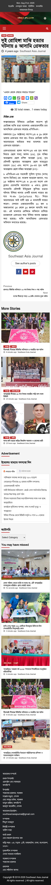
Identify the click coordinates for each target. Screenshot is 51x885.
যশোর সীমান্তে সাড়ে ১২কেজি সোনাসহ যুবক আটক (30, 294)
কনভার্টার (39, 6)
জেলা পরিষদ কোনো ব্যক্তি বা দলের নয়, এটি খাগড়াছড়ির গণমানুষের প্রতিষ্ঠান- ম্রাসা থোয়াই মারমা (22, 584)
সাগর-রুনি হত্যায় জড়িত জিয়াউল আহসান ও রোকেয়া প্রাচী (23, 441)
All (27, 880)
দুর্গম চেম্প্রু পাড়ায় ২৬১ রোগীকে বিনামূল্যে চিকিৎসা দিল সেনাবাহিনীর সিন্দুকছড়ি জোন (22, 627)
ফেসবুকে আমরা (21, 6)
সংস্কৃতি (16, 663)
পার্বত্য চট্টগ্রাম (15, 391)
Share (24, 102)
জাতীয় (13, 438)
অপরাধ (4, 36)
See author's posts (25, 263)
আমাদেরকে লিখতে (26, 10)
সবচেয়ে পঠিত (10, 472)
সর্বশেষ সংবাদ (25, 471)
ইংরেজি (11, 6)
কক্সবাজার (10, 36)
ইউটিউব (31, 6)
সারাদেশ (14, 347)
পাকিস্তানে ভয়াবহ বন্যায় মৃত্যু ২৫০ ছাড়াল (20, 477)
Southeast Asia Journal (33, 51)
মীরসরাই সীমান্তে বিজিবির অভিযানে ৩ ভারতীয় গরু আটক (23, 349)
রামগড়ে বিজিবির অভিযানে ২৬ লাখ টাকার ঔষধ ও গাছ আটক (23, 288)
